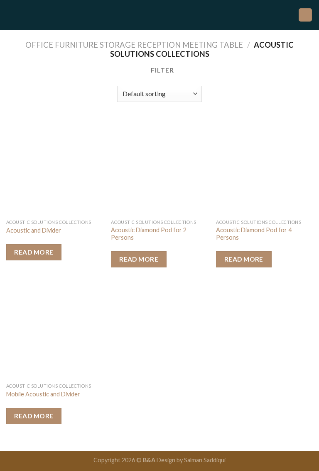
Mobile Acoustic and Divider (43, 394)
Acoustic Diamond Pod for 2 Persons (148, 233)
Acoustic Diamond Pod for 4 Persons (254, 233)
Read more (33, 252)
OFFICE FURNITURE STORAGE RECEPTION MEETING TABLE (134, 44)
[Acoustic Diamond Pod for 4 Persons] (264, 167)
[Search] (305, 15)
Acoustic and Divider (33, 230)
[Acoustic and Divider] (54, 167)
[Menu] (11, 15)
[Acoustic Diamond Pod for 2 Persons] (159, 167)
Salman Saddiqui (205, 460)
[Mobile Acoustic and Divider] (54, 330)
